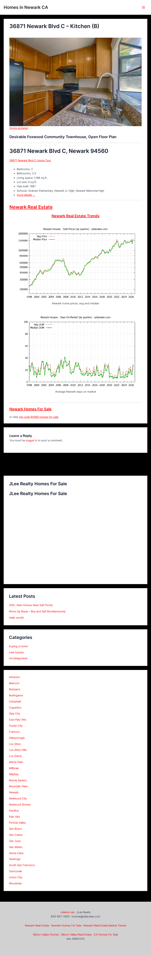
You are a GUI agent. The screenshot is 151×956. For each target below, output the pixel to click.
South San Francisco (22, 865)
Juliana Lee (67, 912)
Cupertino (15, 707)
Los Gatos (15, 756)
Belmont (14, 683)
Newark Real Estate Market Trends (104, 925)
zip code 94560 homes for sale (38, 417)
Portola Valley (17, 822)
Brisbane (14, 689)
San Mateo (15, 847)
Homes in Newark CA (26, 7)
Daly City (14, 713)
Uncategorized (18, 658)
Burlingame (16, 695)
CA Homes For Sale (106, 934)
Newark (14, 792)
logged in (31, 440)
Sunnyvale (15, 871)
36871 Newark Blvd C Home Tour (30, 160)
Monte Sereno (18, 780)
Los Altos (15, 744)
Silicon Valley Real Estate (76, 934)
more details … (26, 195)
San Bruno (15, 828)
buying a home (18, 646)
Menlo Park (16, 762)
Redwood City (18, 798)
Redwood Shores (20, 804)
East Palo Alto (17, 719)
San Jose (15, 841)
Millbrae (14, 768)
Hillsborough (17, 738)
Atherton (14, 677)
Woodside (15, 883)
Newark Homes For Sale (30, 409)
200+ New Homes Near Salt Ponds (31, 605)
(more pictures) (18, 128)
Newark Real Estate (31, 207)
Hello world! (16, 617)
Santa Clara (16, 853)
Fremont (14, 731)
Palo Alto (14, 816)
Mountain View (18, 786)
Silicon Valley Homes (46, 934)
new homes (16, 652)
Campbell (15, 701)
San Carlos (16, 835)
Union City (15, 877)
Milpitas (14, 774)
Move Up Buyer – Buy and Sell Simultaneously (37, 611)
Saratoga (14, 859)
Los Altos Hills (18, 750)
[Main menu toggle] (143, 7)
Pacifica (14, 810)
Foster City (16, 725)
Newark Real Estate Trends (75, 216)
